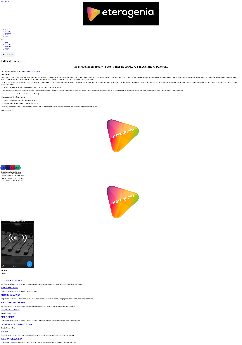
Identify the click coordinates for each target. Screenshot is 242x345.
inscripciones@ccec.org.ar (32, 71)
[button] (121, 39)
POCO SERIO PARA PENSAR (13, 302)
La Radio (7, 31)
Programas (8, 33)
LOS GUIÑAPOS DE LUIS (11, 281)
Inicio (6, 29)
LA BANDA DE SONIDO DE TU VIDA (16, 324)
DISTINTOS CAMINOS (10, 295)
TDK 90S (4, 332)
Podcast (7, 34)
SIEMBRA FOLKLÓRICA (11, 339)
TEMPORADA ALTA (9, 288)
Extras (6, 36)
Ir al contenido (5, 1)
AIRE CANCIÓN (7, 317)
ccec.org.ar (10, 110)
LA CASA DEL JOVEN (10, 310)
